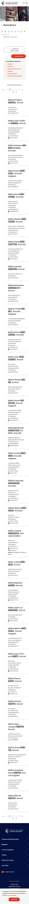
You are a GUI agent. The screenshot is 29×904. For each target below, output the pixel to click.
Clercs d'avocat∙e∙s (12, 73)
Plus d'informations (11, 895)
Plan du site (14, 884)
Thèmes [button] (4, 855)
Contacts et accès (9, 872)
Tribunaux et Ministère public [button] (10, 839)
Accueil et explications (14, 49)
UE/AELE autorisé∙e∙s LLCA (14, 69)
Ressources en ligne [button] (8, 860)
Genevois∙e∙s (10, 66)
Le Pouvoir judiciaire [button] (7, 850)
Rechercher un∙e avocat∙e (10, 37)
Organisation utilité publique (14, 76)
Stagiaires (10, 71)
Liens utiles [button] (5, 865)
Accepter (14, 899)
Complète (9, 64)
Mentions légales (14, 886)
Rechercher (19, 56)
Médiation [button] (5, 844)
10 (13, 92)
